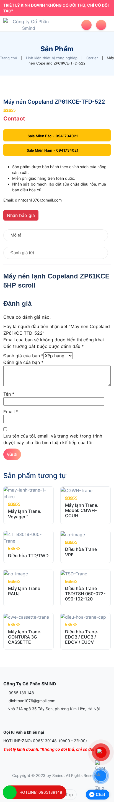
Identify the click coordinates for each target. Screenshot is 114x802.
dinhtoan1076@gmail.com (31, 700)
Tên (8, 394)
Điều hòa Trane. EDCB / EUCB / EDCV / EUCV (81, 637)
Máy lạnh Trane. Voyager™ (25, 513)
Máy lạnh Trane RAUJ (24, 591)
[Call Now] (10, 792)
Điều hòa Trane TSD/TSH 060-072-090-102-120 (85, 594)
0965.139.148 (20, 692)
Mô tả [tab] (16, 235)
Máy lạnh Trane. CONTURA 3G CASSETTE (25, 637)
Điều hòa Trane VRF (81, 551)
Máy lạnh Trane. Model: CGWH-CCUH (82, 510)
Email (10, 411)
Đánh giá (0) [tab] (22, 252)
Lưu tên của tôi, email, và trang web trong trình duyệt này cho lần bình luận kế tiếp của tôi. (52, 439)
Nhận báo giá (21, 215)
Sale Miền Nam (39, 150)
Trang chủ (8, 58)
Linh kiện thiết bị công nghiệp (51, 58)
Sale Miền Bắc (40, 136)
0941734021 (67, 136)
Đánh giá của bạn (23, 355)
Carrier (92, 58)
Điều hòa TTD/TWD (28, 555)
